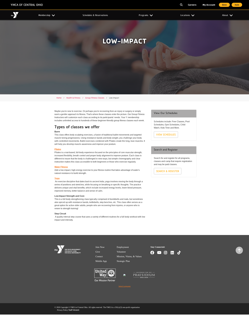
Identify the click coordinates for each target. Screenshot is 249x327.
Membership (44, 15)
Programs (143, 15)
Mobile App (101, 261)
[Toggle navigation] (181, 5)
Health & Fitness (73, 98)
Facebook (152, 252)
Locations (185, 15)
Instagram (167, 252)
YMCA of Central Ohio (27, 5)
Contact (99, 256)
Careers (192, 4)
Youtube (159, 252)
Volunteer (121, 251)
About (225, 15)
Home (15, 15)
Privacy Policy (62, 310)
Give (224, 4)
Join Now (100, 247)
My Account (209, 4)
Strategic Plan (123, 261)
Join (237, 4)
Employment (123, 247)
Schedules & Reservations (95, 15)
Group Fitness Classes (94, 98)
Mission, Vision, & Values (129, 256)
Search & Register (167, 171)
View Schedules (166, 134)
